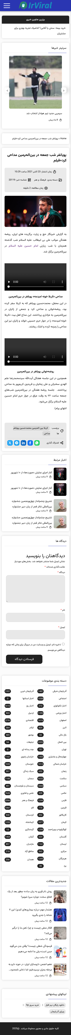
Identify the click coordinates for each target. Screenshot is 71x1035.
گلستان (52, 837)
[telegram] (16, 443)
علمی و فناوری (19, 793)
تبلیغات (20, 742)
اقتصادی (19, 720)
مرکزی (52, 851)
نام (63, 610)
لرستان (52, 844)
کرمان (52, 822)
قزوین (52, 808)
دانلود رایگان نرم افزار (55, 1005)
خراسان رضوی (19, 757)
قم (19, 808)
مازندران (20, 844)
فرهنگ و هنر (40, 180)
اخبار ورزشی (51, 713)
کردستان (20, 815)
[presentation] (63, 90)
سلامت (52, 778)
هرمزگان (52, 858)
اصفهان (52, 720)
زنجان (52, 771)
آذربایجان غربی (19, 691)
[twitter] (10, 443)
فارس (52, 800)
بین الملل (51, 742)
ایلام (20, 727)
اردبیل (20, 713)
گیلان (19, 837)
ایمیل (61, 627)
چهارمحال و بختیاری (52, 757)
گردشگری (20, 829)
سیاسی (51, 786)
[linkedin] (23, 443)
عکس (52, 793)
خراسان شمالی (52, 764)
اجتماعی (51, 698)
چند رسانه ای (20, 749)
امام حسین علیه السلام (23, 246)
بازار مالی (52, 735)
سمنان (19, 778)
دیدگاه (61, 572)
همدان (20, 859)
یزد (52, 866)
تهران (52, 749)
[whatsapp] (37, 443)
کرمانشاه (19, 822)
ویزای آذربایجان (57, 1012)
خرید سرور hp (32, 1005)
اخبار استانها (20, 698)
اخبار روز (19, 706)
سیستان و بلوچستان (20, 786)
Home (63, 138)
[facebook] (30, 443)
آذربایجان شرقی (52, 691)
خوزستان (19, 764)
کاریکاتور (52, 815)
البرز (52, 727)
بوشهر (20, 735)
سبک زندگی (20, 771)
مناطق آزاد (20, 851)
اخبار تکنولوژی (52, 706)
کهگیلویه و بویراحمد (52, 829)
